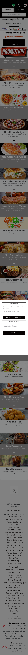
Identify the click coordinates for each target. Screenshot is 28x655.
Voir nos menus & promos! (14, 317)
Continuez (14, 333)
